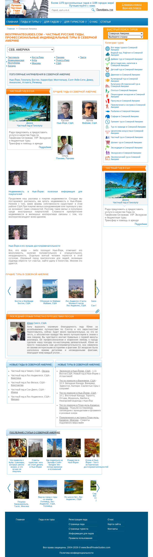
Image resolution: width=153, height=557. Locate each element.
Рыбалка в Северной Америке (125, 111)
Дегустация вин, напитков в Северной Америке (124, 64)
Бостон (35, 80)
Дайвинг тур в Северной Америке (127, 59)
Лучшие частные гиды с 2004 (27, 9)
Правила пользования (80, 538)
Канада (12, 66)
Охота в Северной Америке (124, 90)
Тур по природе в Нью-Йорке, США (77, 393)
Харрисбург (46, 80)
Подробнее (45, 147)
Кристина (16, 378)
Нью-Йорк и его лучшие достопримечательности (34, 246)
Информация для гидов (81, 533)
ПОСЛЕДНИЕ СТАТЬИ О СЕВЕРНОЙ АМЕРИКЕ (35, 432)
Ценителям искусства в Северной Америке (127, 132)
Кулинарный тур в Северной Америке (124, 80)
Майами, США (89, 121)
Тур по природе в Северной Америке (128, 127)
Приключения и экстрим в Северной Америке (128, 106)
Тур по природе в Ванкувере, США (77, 380)
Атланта (26, 82)
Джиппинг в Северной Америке (125, 75)
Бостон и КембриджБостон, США (24, 302)
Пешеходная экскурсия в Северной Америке (128, 95)
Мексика (36, 63)
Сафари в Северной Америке (125, 116)
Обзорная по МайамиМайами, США (50, 302)
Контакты (113, 529)
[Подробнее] (18, 180)
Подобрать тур (104, 9)
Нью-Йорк (14, 80)
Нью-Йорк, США (65, 121)
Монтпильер (60, 80)
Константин (17, 385)
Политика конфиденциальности (76, 553)
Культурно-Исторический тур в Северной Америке (125, 85)
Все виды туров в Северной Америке (124, 48)
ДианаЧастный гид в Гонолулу (29, 124)
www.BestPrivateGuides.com (95, 547)
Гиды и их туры (47, 519)
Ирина (14, 392)
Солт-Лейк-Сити (76, 80)
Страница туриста (132, 4)
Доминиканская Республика (16, 61)
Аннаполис (15, 82)
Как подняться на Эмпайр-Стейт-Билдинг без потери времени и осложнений (54, 464)
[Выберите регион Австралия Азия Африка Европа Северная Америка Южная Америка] (125, 33)
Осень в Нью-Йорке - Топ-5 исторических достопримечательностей (92, 463)
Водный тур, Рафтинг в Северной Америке (127, 54)
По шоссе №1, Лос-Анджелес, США (73, 498)
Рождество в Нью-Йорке (73, 461)
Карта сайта (114, 524)
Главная (12, 21)
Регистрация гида (78, 519)
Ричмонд (37, 82)
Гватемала (13, 57)
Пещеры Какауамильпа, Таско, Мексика (21, 504)
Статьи (105, 21)
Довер (90, 80)
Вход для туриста (132, 8)
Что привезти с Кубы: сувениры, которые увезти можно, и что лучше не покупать (17, 465)
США (58, 63)
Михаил (15, 399)
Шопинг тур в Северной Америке (126, 142)
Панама (60, 57)
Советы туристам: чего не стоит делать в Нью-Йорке (35, 463)
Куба (34, 60)
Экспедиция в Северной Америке (127, 148)
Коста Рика (38, 57)
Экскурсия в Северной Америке (126, 153)
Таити (83, 57)
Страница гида (77, 524)
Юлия (30, 323)
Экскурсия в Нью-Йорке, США (74, 371)
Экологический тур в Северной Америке (125, 158)
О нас (111, 519)
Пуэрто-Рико (62, 60)
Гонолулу (26, 80)
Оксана (45, 371)
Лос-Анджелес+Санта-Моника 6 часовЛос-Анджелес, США (76, 303)
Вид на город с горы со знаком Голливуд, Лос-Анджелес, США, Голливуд (47, 501)
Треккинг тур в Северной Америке (127, 121)
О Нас (94, 21)
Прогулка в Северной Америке (125, 101)
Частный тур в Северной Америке (127, 137)
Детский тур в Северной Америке (127, 69)
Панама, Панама (65, 157)
